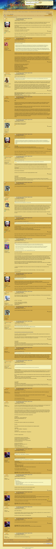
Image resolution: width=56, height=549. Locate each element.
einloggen (33, 1)
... (6, 14)
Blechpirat (26, 11)
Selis (6, 18)
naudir (6, 96)
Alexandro (7, 388)
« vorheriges (47, 540)
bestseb (6, 347)
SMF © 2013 (27, 547)
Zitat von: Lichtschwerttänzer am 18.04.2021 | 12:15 (21, 221)
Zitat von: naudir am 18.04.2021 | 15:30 (20, 452)
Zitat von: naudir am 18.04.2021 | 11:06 (20, 76)
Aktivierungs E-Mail (46, 1)
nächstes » (50, 540)
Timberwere (22, 11)
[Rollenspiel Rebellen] (4, 148)
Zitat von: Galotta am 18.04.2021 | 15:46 (20, 478)
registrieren (37, 1)
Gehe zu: (44, 543)
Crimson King (8, 38)
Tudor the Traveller (9, 291)
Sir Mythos (19, 11)
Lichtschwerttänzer (9, 156)
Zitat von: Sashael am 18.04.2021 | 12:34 (20, 364)
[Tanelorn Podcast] (4, 211)
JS (5, 119)
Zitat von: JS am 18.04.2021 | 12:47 (19, 351)
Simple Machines (31, 547)
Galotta (6, 449)
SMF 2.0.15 (23, 547)
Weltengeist (7, 73)
